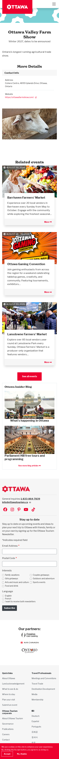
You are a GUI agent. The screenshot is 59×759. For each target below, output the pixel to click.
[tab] (29, 73)
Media (34, 694)
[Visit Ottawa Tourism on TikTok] (33, 509)
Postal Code (8, 558)
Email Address (10, 545)
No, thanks (22, 754)
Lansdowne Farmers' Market (27, 334)
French (8, 598)
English (8, 596)
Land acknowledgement (13, 683)
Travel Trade (37, 683)
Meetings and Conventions (44, 678)
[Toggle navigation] (54, 4)
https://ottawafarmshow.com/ (19, 97)
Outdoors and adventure (44, 578)
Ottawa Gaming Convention (26, 264)
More (47, 222)
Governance (7, 724)
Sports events (39, 582)
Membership (37, 699)
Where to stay (8, 694)
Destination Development (43, 689)
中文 (34, 742)
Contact (6, 739)
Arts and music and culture (17, 582)
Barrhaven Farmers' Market (26, 197)
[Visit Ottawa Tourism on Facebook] (5, 509)
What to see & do (10, 689)
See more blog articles (28, 466)
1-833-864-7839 (30, 498)
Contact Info (11, 72)
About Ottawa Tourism (12, 718)
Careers (5, 734)
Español (35, 721)
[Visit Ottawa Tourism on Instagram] (12, 509)
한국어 (35, 737)
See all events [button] (29, 376)
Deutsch (35, 716)
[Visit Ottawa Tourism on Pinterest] (18, 509)
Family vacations (12, 575)
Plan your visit (8, 699)
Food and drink (11, 586)
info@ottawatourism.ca (15, 502)
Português (36, 726)
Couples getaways (41, 575)
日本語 (35, 732)
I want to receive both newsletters (20, 601)
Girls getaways (11, 578)
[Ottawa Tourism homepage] (17, 7)
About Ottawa (8, 678)
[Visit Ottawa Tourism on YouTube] (26, 509)
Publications (7, 729)
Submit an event (9, 705)
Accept (7, 754)
